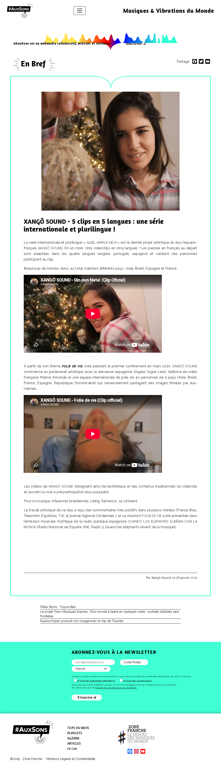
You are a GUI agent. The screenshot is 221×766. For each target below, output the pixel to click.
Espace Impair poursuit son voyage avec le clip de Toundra (81, 621)
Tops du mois (78, 728)
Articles (74, 743)
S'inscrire (85, 697)
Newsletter (134, 43)
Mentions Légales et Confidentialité (70, 759)
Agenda (73, 738)
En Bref (34, 63)
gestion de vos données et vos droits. (116, 687)
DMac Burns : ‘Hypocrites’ (58, 607)
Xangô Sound (161, 577)
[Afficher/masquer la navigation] (80, 10)
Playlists (74, 733)
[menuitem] (69, 748)
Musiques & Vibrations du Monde (168, 10)
